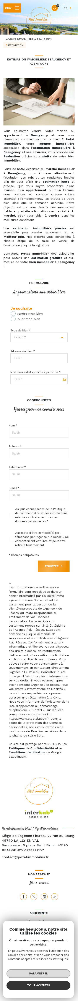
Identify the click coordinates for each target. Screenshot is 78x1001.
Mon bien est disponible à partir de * (35, 372)
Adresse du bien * (22, 351)
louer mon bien (28, 319)
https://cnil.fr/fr (20, 676)
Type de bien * (20, 330)
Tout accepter (38, 985)
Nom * (13, 425)
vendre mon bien (30, 313)
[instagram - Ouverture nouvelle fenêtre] (44, 896)
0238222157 (34, 850)
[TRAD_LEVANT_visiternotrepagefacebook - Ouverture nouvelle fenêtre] (23, 896)
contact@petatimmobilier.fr (25, 857)
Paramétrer (38, 973)
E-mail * (14, 488)
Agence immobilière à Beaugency (29, 39)
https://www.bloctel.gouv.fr (29, 718)
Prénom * (15, 446)
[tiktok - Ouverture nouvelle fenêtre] (54, 896)
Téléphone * (17, 467)
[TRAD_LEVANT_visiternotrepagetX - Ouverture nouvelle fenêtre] (33, 896)
